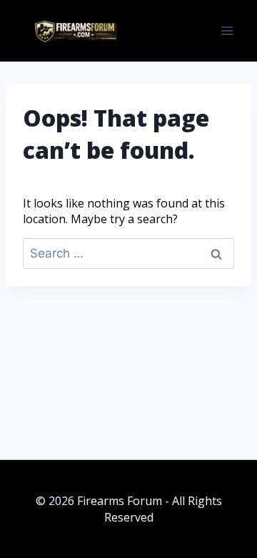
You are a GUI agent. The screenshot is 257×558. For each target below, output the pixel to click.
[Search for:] (128, 253)
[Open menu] (226, 30)
